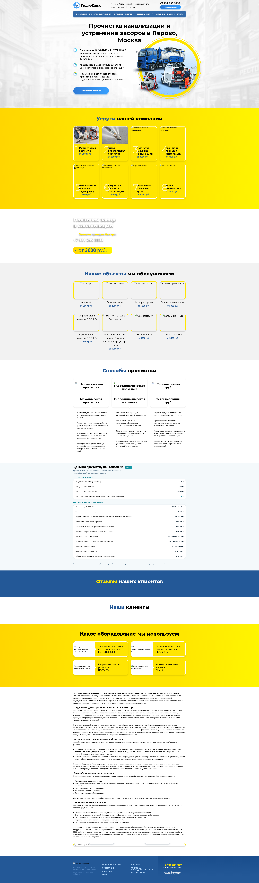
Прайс (170, 14)
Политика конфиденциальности (142, 869)
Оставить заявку (91, 90)
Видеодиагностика (144, 14)
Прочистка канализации (100, 14)
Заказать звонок (170, 7)
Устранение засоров (123, 14)
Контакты (178, 14)
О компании (81, 14)
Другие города (138, 872)
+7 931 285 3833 (170, 3)
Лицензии (160, 14)
